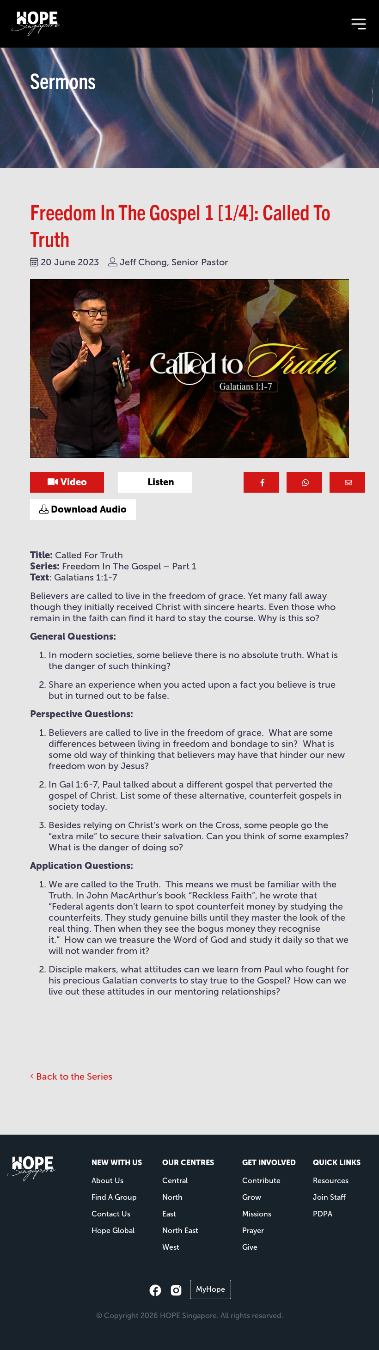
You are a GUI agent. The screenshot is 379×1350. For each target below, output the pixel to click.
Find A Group (114, 1197)
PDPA (322, 1214)
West (170, 1247)
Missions (256, 1214)
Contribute (261, 1181)
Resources (330, 1181)
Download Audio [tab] (88, 509)
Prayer (253, 1230)
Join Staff (329, 1197)
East (169, 1214)
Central (175, 1181)
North (172, 1197)
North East (180, 1230)
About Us (107, 1181)
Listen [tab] (159, 482)
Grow (251, 1197)
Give (249, 1247)
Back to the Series (73, 1076)
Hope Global (113, 1230)
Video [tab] (72, 482)
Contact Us (111, 1214)
